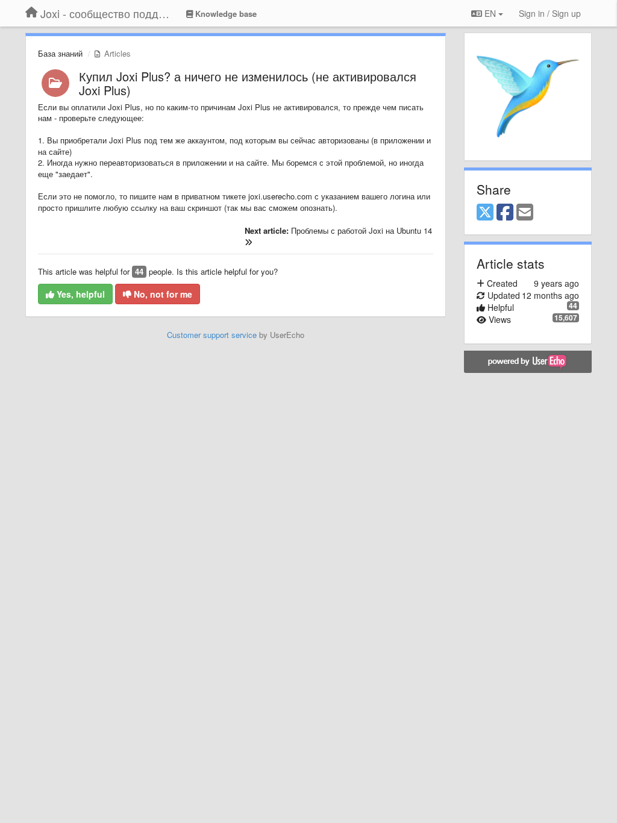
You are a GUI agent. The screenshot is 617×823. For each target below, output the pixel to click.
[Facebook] (504, 212)
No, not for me (161, 294)
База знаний (60, 53)
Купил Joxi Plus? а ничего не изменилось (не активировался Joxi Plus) (247, 83)
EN (490, 13)
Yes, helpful (79, 294)
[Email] (524, 212)
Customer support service (212, 334)
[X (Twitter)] (485, 212)
